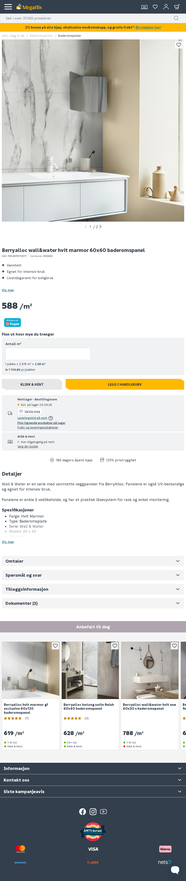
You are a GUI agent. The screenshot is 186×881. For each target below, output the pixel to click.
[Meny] (8, 6)
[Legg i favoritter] (178, 44)
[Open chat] (175, 870)
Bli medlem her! (148, 27)
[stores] (144, 6)
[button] (176, 18)
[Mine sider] (155, 6)
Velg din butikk (27, 446)
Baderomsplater (41, 35)
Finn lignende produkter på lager (41, 423)
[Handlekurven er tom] (176, 6)
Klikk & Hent (32, 384)
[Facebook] (82, 811)
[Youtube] (103, 811)
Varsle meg (32, 411)
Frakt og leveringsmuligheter (37, 427)
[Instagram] (93, 811)
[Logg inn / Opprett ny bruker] (166, 6)
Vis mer (8, 290)
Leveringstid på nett (32, 418)
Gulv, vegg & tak (13, 35)
